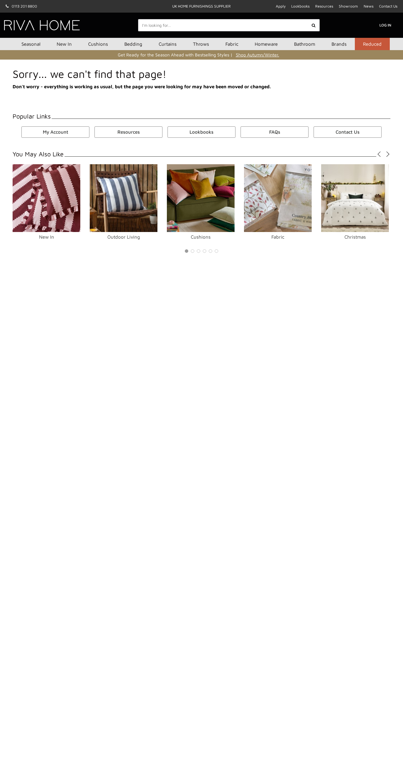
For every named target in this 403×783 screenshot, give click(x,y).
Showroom (348, 6)
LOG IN (385, 25)
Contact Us (388, 6)
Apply (281, 6)
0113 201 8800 (24, 6)
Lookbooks (300, 6)
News (368, 6)
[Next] (386, 154)
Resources (324, 6)
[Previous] (380, 154)
